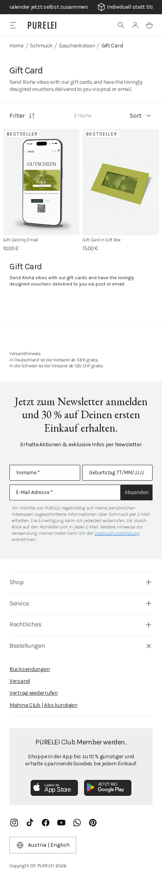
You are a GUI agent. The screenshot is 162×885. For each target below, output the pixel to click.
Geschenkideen (77, 45)
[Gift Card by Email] (41, 182)
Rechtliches (25, 624)
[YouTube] (61, 822)
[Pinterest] (93, 822)
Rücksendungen (29, 669)
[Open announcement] (81, 7)
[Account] (135, 25)
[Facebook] (45, 822)
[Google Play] (107, 788)
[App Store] (54, 788)
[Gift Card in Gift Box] (121, 182)
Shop (16, 582)
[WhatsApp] (77, 822)
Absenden (137, 492)
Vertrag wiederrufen (33, 693)
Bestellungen (27, 645)
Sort (136, 115)
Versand (19, 681)
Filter (17, 115)
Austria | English (49, 845)
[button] (121, 25)
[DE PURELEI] (42, 25)
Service (19, 603)
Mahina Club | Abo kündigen (43, 705)
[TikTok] (30, 822)
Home (16, 45)
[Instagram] (14, 822)
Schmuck (41, 45)
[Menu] (13, 25)
